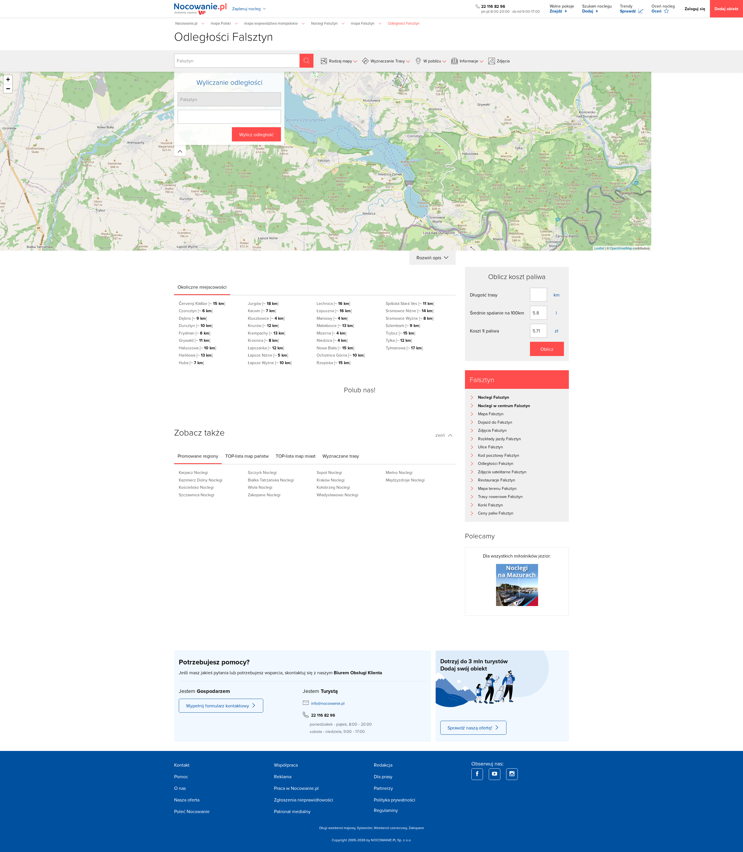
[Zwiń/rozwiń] (180, 150)
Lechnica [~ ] (333, 303)
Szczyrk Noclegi (262, 472)
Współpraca (286, 765)
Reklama (282, 776)
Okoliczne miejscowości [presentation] (202, 287)
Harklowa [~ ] (195, 355)
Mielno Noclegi (399, 472)
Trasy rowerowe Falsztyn (500, 496)
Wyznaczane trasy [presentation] (340, 456)
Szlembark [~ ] (403, 325)
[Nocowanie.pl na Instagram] (512, 774)
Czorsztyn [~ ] (195, 311)
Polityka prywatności (394, 800)
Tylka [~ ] (399, 340)
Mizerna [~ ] (331, 333)
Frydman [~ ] (194, 333)
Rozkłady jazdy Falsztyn (499, 439)
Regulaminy (386, 810)
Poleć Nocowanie (192, 811)
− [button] (8, 89)
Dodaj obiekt (726, 9)
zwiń (440, 435)
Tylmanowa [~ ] (404, 348)
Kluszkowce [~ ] (266, 318)
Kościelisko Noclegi (196, 487)
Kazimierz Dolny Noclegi (200, 480)
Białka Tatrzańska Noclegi (271, 480)
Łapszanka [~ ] (266, 348)
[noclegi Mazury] (517, 584)
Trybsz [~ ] (400, 333)
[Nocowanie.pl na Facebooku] (477, 774)
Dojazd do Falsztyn (495, 422)
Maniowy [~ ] (332, 318)
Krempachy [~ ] (266, 333)
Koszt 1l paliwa (484, 331)
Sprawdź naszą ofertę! (470, 728)
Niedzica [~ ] (332, 340)
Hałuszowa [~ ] (197, 348)
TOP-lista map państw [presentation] (247, 456)
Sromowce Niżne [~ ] (409, 311)
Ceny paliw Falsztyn (495, 513)
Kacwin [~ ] (262, 311)
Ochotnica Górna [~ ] (341, 355)
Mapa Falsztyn (491, 414)
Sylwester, (365, 827)
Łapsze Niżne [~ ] (268, 355)
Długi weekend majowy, (338, 827)
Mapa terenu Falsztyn (497, 488)
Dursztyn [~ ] (195, 325)
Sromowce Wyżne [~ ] (409, 318)
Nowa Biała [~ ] (335, 348)
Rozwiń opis (429, 257)
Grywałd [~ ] (194, 340)
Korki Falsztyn (490, 505)
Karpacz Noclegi (193, 472)
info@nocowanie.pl (328, 703)
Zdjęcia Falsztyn (492, 430)
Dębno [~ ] (193, 318)
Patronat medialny (292, 811)
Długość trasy (483, 295)
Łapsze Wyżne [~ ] (269, 363)
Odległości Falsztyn (495, 463)
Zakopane (416, 827)
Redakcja (383, 765)
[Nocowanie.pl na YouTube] (494, 774)
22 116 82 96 (493, 6)
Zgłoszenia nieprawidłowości (303, 800)
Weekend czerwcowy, (391, 827)
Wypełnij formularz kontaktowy (217, 705)
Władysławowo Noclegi (337, 495)
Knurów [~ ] (263, 325)
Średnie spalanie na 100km (497, 313)
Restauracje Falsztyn (496, 480)
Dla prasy (383, 776)
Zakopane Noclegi (264, 495)
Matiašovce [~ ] (335, 325)
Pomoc (181, 776)
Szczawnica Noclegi (196, 495)
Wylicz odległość (256, 134)
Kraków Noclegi (331, 480)
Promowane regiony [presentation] (198, 456)
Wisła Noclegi (260, 487)
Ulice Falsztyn (490, 447)
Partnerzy (383, 788)
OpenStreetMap (621, 248)
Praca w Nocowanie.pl (296, 788)
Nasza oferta (186, 800)
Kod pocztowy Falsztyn (498, 455)
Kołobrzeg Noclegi (333, 487)
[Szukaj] (306, 61)
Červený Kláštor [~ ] (202, 303)
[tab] (202, 287)
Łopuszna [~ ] (334, 311)
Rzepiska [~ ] (333, 363)
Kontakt (182, 765)
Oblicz (546, 349)
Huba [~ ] (191, 363)
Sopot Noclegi (329, 472)
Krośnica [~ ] (263, 340)
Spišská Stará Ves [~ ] (410, 303)
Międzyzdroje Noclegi (405, 480)
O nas (180, 788)
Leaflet (599, 248)
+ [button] (8, 79)
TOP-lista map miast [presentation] (295, 456)
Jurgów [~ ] (263, 303)
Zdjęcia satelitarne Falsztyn (502, 472)
